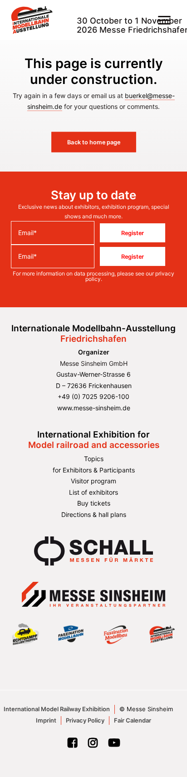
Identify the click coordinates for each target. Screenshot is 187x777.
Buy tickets (93, 503)
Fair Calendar (132, 720)
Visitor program (93, 481)
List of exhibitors (93, 492)
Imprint (46, 720)
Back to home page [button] (93, 142)
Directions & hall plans (93, 514)
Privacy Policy (85, 720)
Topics (93, 458)
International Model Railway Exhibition (57, 709)
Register (132, 232)
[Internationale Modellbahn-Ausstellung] (32, 20)
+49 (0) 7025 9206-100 (93, 396)
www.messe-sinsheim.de (93, 408)
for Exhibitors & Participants (94, 470)
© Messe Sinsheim (146, 709)
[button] (164, 20)
